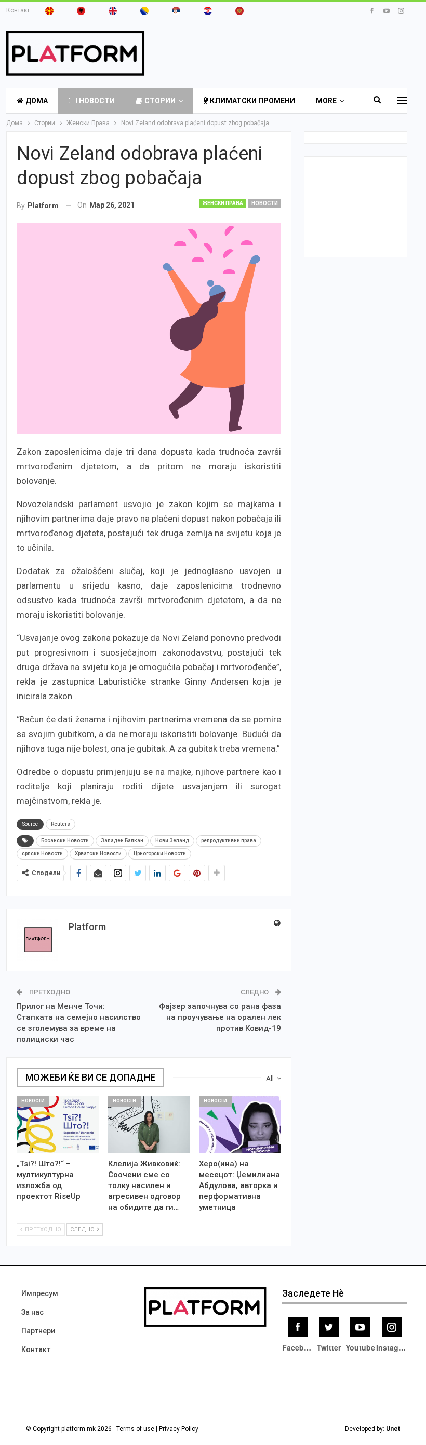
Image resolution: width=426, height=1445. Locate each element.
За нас (32, 1312)
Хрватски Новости (98, 853)
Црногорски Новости (160, 853)
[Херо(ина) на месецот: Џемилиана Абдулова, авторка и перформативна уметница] (240, 1124)
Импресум (39, 1293)
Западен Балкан (122, 840)
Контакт (18, 10)
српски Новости (42, 853)
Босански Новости (65, 840)
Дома (36, 101)
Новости (97, 101)
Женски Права (222, 203)
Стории (160, 101)
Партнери (38, 1331)
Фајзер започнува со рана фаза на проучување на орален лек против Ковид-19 (220, 1017)
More (326, 101)
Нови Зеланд (172, 840)
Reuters (60, 824)
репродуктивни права (228, 840)
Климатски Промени (252, 101)
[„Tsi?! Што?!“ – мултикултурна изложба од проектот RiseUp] (58, 1124)
